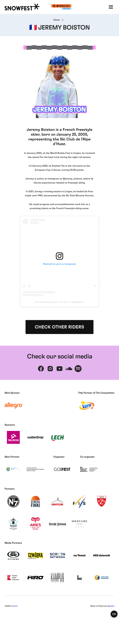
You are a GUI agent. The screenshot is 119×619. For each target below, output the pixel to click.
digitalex (110, 606)
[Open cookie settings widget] (114, 614)
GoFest (14, 606)
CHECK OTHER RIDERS (59, 327)
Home (56, 20)
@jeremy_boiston (72, 179)
